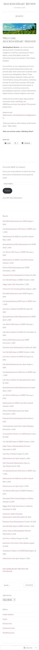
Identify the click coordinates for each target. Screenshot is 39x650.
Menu (20, 16)
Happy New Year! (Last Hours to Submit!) (17, 506)
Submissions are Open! (11, 458)
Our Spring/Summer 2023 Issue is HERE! (17, 471)
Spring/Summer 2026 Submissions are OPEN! (19, 244)
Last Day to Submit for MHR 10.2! (14, 309)
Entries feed (7, 624)
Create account (8, 614)
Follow (7, 191)
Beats (21, 101)
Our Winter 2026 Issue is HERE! (14, 252)
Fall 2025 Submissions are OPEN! (15, 293)
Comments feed (8, 628)
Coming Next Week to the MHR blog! (16, 434)
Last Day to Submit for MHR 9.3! (14, 357)
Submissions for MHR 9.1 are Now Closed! (18, 403)
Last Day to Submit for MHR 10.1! (14, 332)
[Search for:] (13, 585)
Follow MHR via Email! (14, 167)
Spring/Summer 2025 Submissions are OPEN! (19, 317)
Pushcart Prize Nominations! (13, 275)
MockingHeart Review (20, 4)
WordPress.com (8, 633)
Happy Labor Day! (9, 284)
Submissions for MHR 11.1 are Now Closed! (18, 260)
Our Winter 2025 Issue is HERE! (14, 324)
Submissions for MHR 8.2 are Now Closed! (18, 478)
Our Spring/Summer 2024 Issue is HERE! (17, 372)
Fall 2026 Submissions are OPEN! (15, 221)
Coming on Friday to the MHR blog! (16, 551)
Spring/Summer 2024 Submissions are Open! (19, 387)
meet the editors (20, 104)
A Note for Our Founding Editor (14, 289)
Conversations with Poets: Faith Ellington (18, 426)
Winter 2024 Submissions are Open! (16, 411)
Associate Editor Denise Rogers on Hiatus (18, 498)
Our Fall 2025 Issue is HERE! (13, 280)
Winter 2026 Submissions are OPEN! (16, 267)
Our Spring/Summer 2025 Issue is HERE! (17, 301)
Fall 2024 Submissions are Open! (14, 364)
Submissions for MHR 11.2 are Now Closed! (18, 237)
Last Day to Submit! (10, 454)
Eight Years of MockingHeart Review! (16, 446)
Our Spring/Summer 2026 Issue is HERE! (17, 229)
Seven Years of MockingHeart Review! (17, 531)
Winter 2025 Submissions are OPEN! (16, 340)
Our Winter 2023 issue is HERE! (14, 491)
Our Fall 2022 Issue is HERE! (13, 526)
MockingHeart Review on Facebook (15, 570)
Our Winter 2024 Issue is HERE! (14, 395)
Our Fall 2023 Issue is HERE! (13, 442)
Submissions (7, 115)
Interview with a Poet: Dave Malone (16, 543)
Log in (5, 619)
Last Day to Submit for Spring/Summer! (17, 380)
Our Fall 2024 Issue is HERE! (13, 352)
